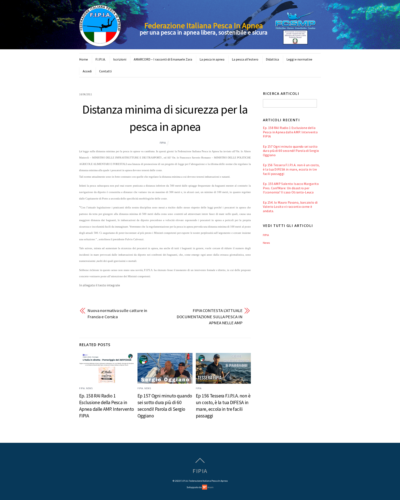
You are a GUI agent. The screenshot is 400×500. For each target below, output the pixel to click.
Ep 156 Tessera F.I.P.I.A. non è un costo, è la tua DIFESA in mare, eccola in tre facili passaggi (291, 169)
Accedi (87, 71)
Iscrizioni (119, 59)
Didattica (272, 59)
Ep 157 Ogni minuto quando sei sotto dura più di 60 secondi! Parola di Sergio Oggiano (291, 150)
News (89, 388)
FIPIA (163, 143)
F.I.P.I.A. (100, 59)
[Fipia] (100, 44)
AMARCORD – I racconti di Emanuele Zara (163, 59)
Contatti (105, 71)
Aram (210, 487)
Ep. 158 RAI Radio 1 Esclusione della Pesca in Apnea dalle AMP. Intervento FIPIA (290, 132)
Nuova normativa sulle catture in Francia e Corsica (117, 313)
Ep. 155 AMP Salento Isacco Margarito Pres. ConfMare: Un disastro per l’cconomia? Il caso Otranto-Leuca (291, 188)
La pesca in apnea (212, 59)
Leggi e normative (299, 59)
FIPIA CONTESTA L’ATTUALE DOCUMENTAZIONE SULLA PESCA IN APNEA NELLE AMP (209, 316)
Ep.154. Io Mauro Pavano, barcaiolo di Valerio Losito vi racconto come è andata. (290, 206)
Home (83, 59)
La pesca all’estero (245, 59)
